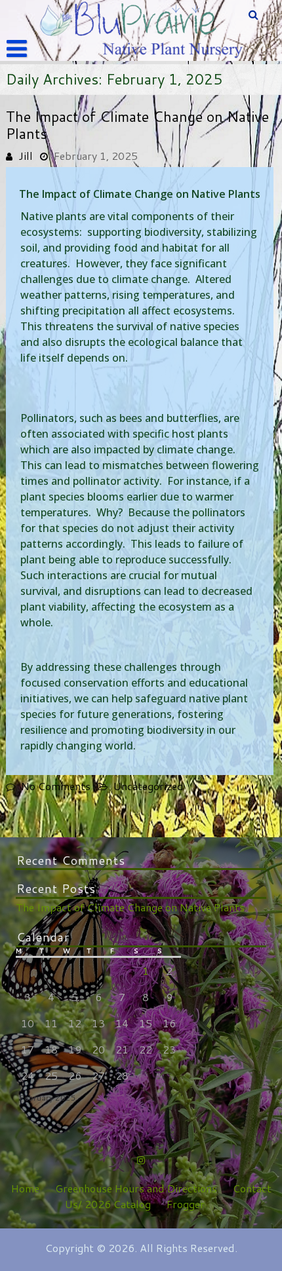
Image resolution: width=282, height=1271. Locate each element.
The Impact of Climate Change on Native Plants (137, 124)
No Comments (56, 785)
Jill (25, 155)
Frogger (186, 1203)
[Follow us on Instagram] (141, 1159)
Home (25, 1188)
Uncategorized (148, 785)
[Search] (254, 14)
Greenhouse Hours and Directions (136, 1188)
